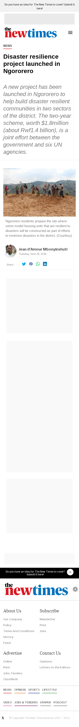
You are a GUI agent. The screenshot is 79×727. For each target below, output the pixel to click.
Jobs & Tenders (26, 702)
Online (7, 661)
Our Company (12, 619)
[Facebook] (31, 264)
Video (7, 702)
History (8, 637)
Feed (7, 643)
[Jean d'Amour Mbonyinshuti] (9, 256)
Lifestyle (49, 689)
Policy (7, 625)
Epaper (45, 702)
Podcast (60, 702)
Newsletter (47, 619)
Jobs (43, 631)
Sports (34, 689)
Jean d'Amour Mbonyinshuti (43, 249)
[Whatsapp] (38, 264)
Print (43, 625)
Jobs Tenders (12, 673)
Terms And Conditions (18, 631)
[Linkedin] (45, 264)
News (7, 45)
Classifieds (10, 679)
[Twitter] (24, 264)
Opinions (46, 661)
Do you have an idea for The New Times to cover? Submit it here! (35, 573)
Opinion (20, 689)
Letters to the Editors (55, 667)
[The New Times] (30, 37)
